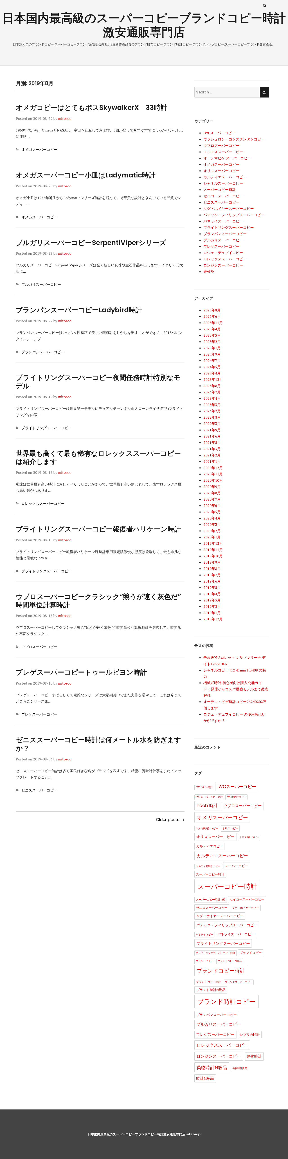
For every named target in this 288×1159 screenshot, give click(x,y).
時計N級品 (205, 1078)
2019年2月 (212, 606)
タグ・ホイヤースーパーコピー (228, 208)
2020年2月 (212, 530)
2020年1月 (212, 537)
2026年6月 (212, 316)
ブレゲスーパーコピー (39, 714)
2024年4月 (212, 373)
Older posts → (170, 819)
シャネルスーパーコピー (223, 183)
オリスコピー (230, 828)
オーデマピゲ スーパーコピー (227, 158)
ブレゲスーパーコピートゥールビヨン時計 (81, 672)
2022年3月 (212, 423)
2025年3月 (212, 335)
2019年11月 (213, 549)
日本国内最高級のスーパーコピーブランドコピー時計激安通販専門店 (144, 25)
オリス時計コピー (249, 837)
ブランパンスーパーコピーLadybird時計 (79, 310)
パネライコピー (204, 934)
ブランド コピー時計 (208, 982)
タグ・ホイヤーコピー (245, 908)
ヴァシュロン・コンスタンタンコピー (234, 139)
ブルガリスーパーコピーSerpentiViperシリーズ (91, 242)
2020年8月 (212, 492)
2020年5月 (212, 511)
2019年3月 (212, 600)
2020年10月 (213, 480)
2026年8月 (212, 310)
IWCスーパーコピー (219, 132)
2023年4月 (212, 398)
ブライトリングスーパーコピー (46, 427)
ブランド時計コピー (226, 1001)
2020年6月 (212, 505)
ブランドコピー (251, 953)
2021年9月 (212, 429)
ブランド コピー (205, 961)
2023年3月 (212, 404)
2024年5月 (212, 366)
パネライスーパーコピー (223, 221)
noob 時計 (207, 806)
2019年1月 (212, 612)
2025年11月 (213, 322)
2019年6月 (212, 581)
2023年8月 (212, 385)
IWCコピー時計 (204, 787)
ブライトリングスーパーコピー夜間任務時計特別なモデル (98, 382)
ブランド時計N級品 (210, 990)
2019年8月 (212, 568)
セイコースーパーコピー (223, 195)
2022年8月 (212, 417)
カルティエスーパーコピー (225, 177)
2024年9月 (212, 354)
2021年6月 (212, 436)
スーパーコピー (236, 866)
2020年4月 (212, 518)
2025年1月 (212, 347)
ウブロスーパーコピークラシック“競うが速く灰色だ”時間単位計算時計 (98, 601)
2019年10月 (213, 555)
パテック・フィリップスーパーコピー (234, 214)
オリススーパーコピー (221, 170)
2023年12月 (213, 379)
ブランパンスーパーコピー (43, 351)
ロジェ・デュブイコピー (223, 252)
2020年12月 (213, 467)
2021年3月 (212, 448)
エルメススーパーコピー (223, 151)
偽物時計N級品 (212, 1067)
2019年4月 (212, 593)
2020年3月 (212, 524)
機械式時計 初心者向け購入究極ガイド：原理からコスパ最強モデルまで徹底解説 (235, 689)
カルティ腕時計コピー (208, 866)
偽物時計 (254, 1056)
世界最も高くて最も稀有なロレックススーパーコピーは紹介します (98, 458)
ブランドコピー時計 (221, 970)
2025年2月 (212, 341)
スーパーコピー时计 (210, 874)
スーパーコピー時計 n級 (210, 899)
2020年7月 (212, 499)
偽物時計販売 (239, 1068)
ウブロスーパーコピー (39, 646)
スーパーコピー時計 (219, 189)
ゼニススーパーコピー (39, 790)
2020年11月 (213, 474)
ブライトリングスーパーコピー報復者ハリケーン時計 (98, 529)
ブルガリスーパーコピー (41, 284)
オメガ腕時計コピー (207, 828)
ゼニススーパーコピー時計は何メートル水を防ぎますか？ (98, 744)
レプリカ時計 (250, 1034)
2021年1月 (212, 461)
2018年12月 (213, 619)
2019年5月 (212, 587)
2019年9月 (212, 562)
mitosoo (64, 118)
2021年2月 (212, 455)
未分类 (208, 271)
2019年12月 (213, 543)
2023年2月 (212, 410)
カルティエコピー (209, 846)
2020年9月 (212, 486)
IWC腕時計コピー (236, 797)
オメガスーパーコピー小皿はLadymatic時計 (85, 175)
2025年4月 (212, 329)
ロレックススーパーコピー (43, 503)
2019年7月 (212, 574)
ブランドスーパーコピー (238, 982)
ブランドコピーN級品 (230, 961)
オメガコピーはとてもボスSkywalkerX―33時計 (91, 107)
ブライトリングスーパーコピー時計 (215, 953)
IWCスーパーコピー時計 (209, 797)
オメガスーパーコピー (39, 149)
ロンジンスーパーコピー (223, 265)
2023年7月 (212, 392)
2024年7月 (212, 360)
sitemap (193, 1134)
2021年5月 (212, 442)
